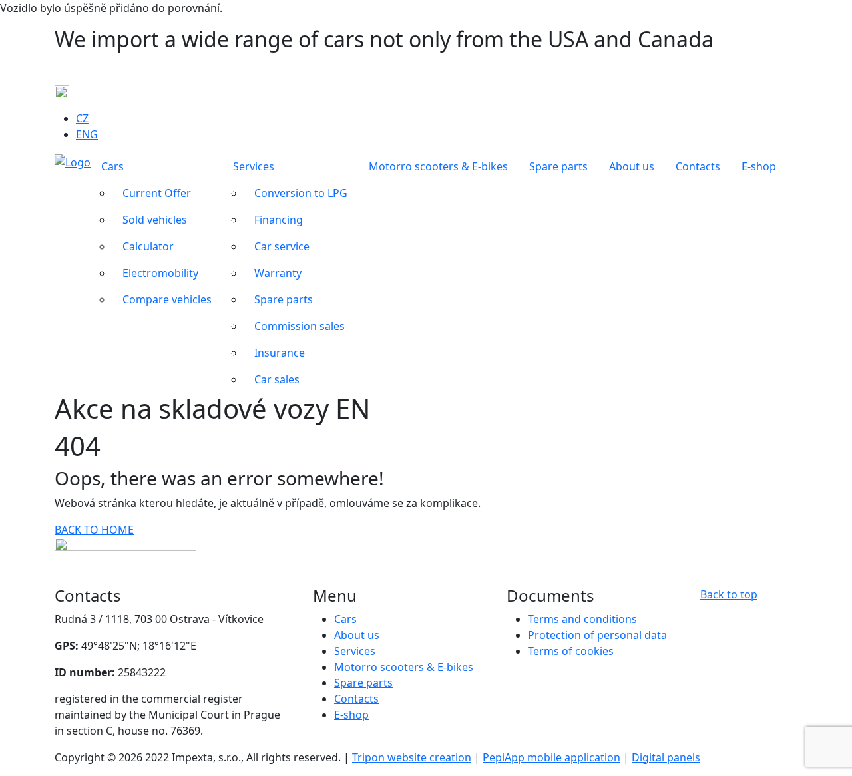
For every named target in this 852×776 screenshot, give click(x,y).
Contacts (356, 698)
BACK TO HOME (94, 529)
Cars (345, 619)
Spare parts (363, 683)
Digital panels (666, 757)
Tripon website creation (411, 757)
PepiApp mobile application (551, 757)
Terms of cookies (571, 651)
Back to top (728, 594)
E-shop (351, 714)
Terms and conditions (582, 619)
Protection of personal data (597, 635)
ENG (87, 134)
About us (356, 635)
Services (354, 651)
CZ (82, 118)
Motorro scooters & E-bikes (403, 667)
